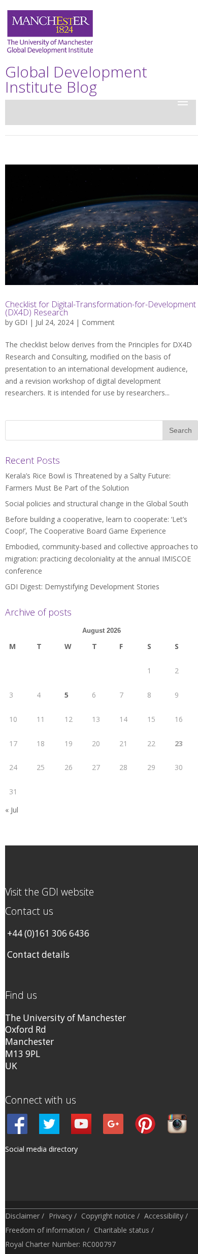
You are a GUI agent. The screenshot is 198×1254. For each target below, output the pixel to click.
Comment (98, 322)
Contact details (38, 954)
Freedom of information (45, 1230)
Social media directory (41, 1149)
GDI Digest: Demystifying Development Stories (82, 586)
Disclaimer (22, 1216)
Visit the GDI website (49, 892)
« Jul (11, 810)
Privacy (60, 1216)
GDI (21, 322)
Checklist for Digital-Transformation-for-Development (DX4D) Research (100, 308)
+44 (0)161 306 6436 (48, 933)
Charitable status (121, 1230)
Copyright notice (108, 1216)
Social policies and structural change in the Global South (96, 503)
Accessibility (163, 1216)
